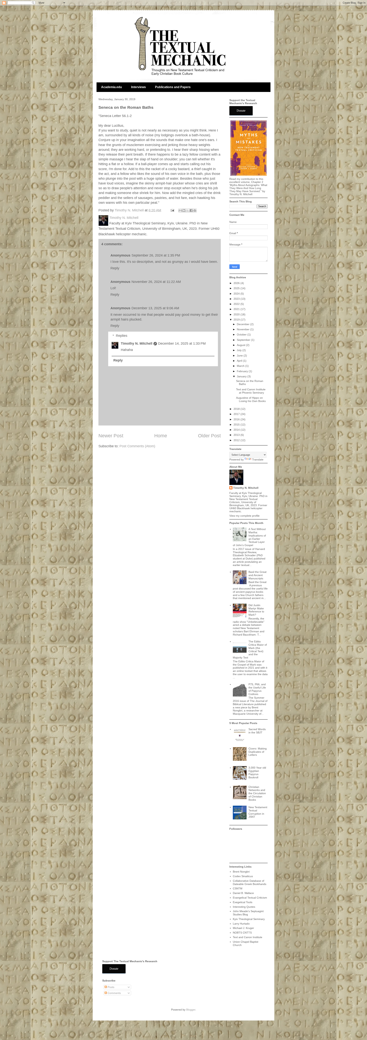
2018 (237, 408)
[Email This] (180, 210)
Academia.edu (111, 87)
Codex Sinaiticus (243, 876)
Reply (114, 268)
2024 (237, 293)
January (242, 376)
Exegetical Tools (242, 902)
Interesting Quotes (244, 906)
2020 (237, 314)
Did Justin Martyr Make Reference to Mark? (256, 610)
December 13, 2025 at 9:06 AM (155, 308)
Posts (110, 987)
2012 (237, 440)
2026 (237, 283)
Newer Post (110, 435)
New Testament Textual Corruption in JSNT (257, 812)
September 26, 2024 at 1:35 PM (156, 255)
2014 (237, 429)
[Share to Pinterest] (195, 210)
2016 (237, 419)
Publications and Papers (173, 87)
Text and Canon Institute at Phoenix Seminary (251, 391)
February (243, 371)
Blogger (190, 1009)
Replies (121, 336)
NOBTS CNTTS (242, 932)
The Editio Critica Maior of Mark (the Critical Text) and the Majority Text (250, 649)
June (240, 355)
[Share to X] (187, 210)
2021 (237, 309)
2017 (237, 414)
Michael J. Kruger (243, 928)
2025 (237, 288)
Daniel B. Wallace (243, 893)
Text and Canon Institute (247, 937)
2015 (237, 424)
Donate (241, 110)
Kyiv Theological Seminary (249, 919)
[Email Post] (172, 210)
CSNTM (237, 888)
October (242, 334)
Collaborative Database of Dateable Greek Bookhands (249, 882)
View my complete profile (244, 515)
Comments (114, 993)
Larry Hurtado (241, 923)
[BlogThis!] (184, 210)
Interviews (138, 87)
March (241, 365)
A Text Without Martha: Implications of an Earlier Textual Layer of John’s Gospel (249, 537)
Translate (257, 459)
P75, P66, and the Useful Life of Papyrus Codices (257, 689)
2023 (237, 298)
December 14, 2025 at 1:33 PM (182, 343)
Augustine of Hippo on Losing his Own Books (251, 399)
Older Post (209, 435)
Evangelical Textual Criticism (250, 897)
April (240, 360)
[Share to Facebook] (191, 210)
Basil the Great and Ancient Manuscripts (257, 575)
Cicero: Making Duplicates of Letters (257, 752)
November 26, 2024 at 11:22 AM (156, 282)
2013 (237, 434)
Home (160, 435)
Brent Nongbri (241, 871)
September (244, 339)
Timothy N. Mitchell (136, 343)
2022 (237, 303)
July (239, 350)
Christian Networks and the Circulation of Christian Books (257, 793)
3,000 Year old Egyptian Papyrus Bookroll (257, 772)
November (243, 329)
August (241, 345)
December (243, 324)
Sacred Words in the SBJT (257, 731)
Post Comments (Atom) (137, 446)
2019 (237, 319)
